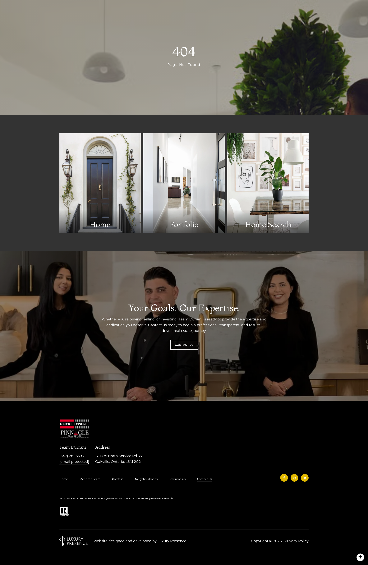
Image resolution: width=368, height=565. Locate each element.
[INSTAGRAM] (294, 478)
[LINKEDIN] (305, 478)
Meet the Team (90, 479)
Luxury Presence (172, 541)
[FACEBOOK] (284, 478)
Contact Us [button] (184, 345)
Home (63, 479)
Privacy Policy (297, 541)
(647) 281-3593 (71, 456)
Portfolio (117, 479)
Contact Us (204, 479)
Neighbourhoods (146, 479)
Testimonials (177, 479)
